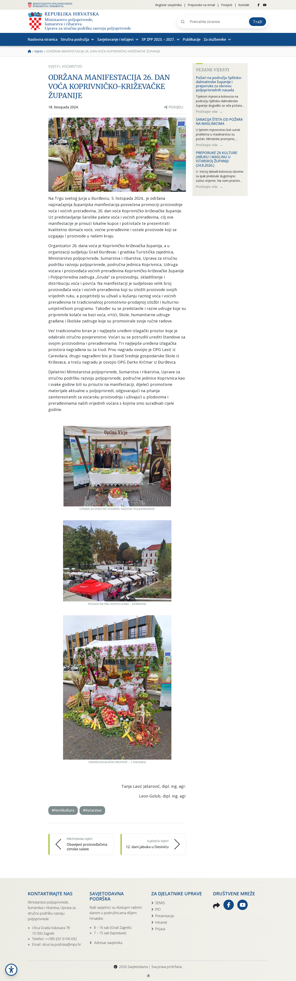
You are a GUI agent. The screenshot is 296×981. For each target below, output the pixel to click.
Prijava (160, 928)
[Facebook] (258, 5)
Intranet (161, 922)
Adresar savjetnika (107, 942)
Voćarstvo (72, 66)
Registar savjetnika (168, 5)
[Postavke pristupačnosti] (11, 970)
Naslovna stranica (42, 39)
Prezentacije (164, 915)
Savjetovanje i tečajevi (115, 39)
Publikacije (191, 39)
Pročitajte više (207, 111)
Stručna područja (75, 39)
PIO (158, 909)
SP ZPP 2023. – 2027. (158, 39)
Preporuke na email (201, 5)
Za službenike (215, 39)
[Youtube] (264, 5)
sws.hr (148, 975)
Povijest (226, 5)
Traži (257, 21)
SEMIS (160, 902)
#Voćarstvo (92, 810)
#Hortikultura (63, 810)
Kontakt (243, 5)
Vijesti (38, 51)
